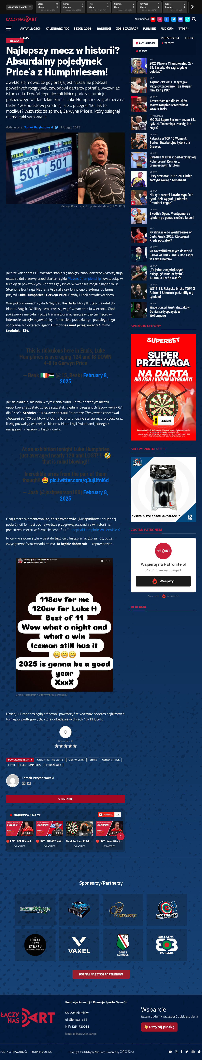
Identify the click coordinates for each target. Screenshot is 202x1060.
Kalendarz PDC (57, 28)
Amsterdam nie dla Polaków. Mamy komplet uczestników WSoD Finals (169, 105)
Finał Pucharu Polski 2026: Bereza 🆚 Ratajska (79, 841)
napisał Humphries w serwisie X (96, 529)
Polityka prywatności (14, 1052)
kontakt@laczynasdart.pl (80, 1033)
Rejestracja (170, 38)
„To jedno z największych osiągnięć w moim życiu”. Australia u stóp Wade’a (167, 274)
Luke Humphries (30, 765)
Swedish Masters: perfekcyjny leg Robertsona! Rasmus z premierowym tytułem (172, 161)
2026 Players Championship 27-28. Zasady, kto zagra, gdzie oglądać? (171, 67)
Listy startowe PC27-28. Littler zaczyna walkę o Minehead (171, 178)
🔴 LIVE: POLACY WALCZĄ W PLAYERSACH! (19, 841)
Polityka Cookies (41, 1052)
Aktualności (30, 28)
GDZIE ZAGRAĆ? (127, 28)
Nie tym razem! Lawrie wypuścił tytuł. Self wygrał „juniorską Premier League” (171, 199)
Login (189, 38)
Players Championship (84, 278)
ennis (93, 760)
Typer (183, 28)
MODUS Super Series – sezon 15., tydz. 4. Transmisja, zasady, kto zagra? (173, 124)
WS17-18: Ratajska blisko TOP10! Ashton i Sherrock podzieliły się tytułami (172, 292)
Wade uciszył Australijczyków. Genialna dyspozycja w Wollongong (170, 311)
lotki (11, 765)
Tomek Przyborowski (38, 127)
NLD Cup (167, 28)
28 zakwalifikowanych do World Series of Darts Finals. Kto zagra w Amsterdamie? (171, 255)
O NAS (24, 38)
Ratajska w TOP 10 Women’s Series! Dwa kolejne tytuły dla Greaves (170, 142)
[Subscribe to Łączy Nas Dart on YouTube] (109, 814)
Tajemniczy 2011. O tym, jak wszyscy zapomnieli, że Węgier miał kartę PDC (170, 86)
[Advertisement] (65, 241)
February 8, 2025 (84, 378)
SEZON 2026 (82, 28)
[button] (10, 836)
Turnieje (149, 28)
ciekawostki (76, 760)
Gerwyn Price (111, 760)
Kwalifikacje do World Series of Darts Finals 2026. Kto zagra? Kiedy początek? (171, 236)
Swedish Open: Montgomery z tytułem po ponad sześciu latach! (172, 215)
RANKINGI (104, 28)
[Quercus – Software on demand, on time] (127, 1052)
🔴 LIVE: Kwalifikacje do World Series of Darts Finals (109, 841)
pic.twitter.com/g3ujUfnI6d (79, 480)
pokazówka (53, 765)
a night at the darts (50, 760)
